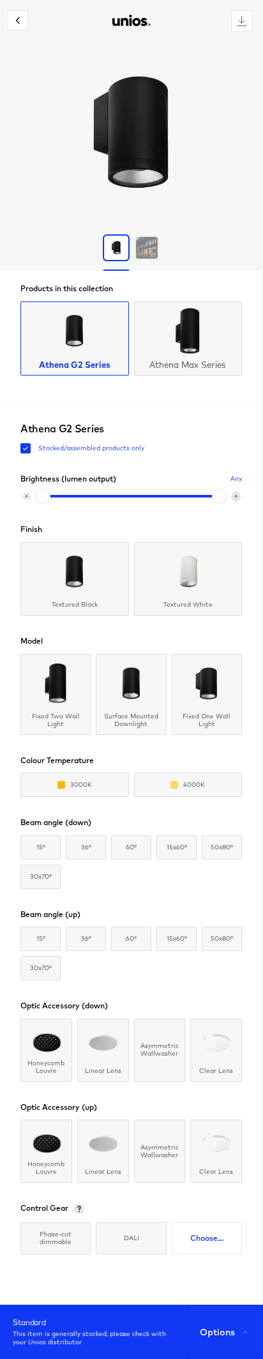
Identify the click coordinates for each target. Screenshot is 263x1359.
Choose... (206, 1238)
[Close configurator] (18, 20)
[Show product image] (116, 247)
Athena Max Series (187, 364)
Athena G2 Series (74, 364)
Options (217, 1332)
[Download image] (242, 21)
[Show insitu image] (147, 248)
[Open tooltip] (79, 1209)
